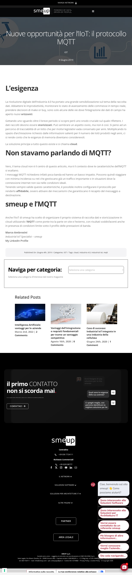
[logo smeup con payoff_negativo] (53, 9)
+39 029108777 (65, 464)
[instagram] (61, 467)
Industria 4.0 (85, 252)
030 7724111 (26, 561)
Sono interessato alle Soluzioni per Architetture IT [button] (113, 513)
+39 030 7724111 (66, 454)
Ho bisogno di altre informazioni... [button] (111, 537)
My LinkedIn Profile (16, 240)
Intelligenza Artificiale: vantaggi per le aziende (28, 326)
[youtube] (66, 467)
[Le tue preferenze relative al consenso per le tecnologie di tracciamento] (4, 570)
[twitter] (56, 467)
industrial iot (97, 252)
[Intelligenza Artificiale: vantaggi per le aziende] (30, 312)
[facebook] (51, 467)
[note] (113, 488)
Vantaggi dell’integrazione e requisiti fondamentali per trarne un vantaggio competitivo (66, 332)
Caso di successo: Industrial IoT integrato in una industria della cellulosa (101, 333)
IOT (66, 52)
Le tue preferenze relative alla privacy (77, 571)
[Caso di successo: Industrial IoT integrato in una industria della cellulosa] (102, 314)
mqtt (106, 252)
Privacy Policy (84, 561)
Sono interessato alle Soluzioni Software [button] (113, 502)
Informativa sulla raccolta (41, 571)
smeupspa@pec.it (57, 561)
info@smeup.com (41, 561)
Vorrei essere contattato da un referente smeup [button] (110, 525)
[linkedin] (71, 467)
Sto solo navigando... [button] (113, 555)
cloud (76, 252)
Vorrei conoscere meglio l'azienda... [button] (111, 547)
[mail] (76, 467)
